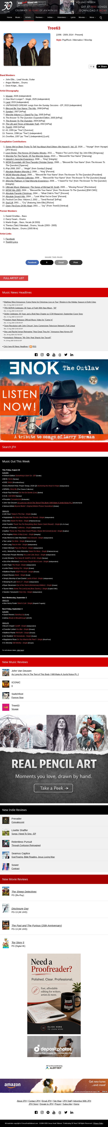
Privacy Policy (98, 1123)
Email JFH (46, 1101)
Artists (28, 17)
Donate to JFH (46, 1104)
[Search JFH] (100, 17)
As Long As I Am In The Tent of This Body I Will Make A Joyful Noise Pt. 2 (45, 503)
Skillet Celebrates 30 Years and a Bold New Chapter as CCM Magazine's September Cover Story (43, 314)
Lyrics (73, 17)
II (12, 686)
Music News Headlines (17, 292)
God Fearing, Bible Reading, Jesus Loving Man (33, 857)
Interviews (62, 17)
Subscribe (67, 1104)
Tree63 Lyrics (12, 242)
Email (61, 262)
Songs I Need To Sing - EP (24, 834)
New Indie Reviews (14, 810)
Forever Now (17, 697)
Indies (50, 17)
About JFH (22, 1101)
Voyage (9, 96)
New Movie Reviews (15, 879)
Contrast (15, 868)
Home (9, 17)
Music (17, 17)
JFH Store (33, 1104)
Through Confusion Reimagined (26, 845)
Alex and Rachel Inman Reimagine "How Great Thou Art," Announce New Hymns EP (38, 332)
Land (8, 102)
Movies (82, 17)
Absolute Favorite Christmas (19, 193)
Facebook (10, 239)
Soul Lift (9, 203)
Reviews (39, 17)
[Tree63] (27, 49)
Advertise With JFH (82, 1101)
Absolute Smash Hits (15, 196)
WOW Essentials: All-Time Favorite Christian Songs (29, 162)
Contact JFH (34, 1101)
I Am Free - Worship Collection (20, 178)
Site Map (57, 1101)
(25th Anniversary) (37, 925)
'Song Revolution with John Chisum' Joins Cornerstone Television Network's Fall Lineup (39, 326)
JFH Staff (67, 1101)
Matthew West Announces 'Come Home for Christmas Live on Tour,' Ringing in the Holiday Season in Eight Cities (50, 302)
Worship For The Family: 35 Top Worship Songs (28, 156)
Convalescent (18, 822)
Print (76, 262)
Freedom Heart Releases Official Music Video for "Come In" (28, 320)
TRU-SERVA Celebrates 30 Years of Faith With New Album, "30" (30, 308)
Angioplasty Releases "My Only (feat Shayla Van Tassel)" (27, 338)
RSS (34, 346)
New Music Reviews (15, 662)
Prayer (58, 1104)
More (92, 17)
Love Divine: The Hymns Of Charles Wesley (26, 153)
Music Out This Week (16, 461)
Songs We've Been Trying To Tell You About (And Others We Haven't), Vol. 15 (41, 147)
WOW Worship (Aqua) (16, 175)
